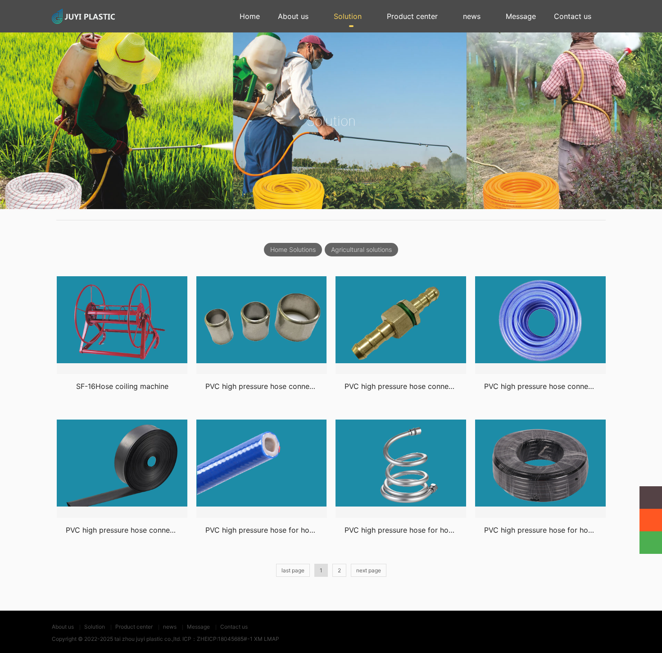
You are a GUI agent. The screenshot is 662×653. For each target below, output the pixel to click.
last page (292, 570)
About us (293, 16)
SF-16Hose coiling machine (122, 386)
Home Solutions (293, 249)
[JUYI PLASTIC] (83, 16)
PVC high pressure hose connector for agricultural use (297, 386)
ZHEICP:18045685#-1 (225, 638)
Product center (412, 16)
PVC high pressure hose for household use (277, 529)
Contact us (572, 16)
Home (250, 16)
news (472, 16)
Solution (348, 16)
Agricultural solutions (361, 249)
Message (521, 16)
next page (368, 570)
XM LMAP (266, 638)
